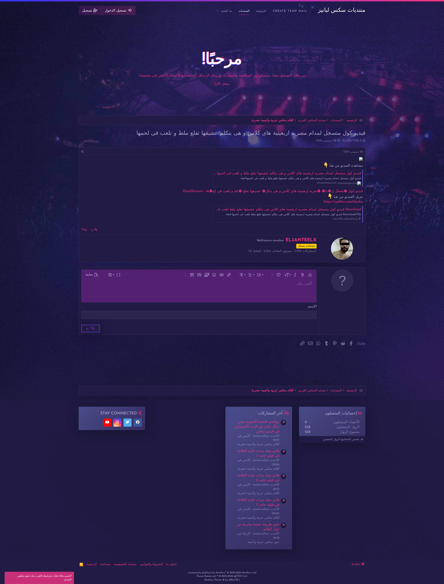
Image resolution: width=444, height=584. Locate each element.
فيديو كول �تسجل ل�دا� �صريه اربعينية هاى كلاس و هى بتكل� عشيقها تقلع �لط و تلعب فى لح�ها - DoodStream (273, 191)
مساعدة (105, 564)
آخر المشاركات (270, 413)
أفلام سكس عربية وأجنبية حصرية (258, 444)
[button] (218, 11)
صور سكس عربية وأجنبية (263, 542)
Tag (84, 229)
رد (92, 229)
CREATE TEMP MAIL (290, 11)
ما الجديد (226, 11)
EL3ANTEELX (352, 140)
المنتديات (244, 11)
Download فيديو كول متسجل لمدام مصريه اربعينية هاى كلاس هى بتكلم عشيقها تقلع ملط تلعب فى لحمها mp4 (279, 209)
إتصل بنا (171, 564)
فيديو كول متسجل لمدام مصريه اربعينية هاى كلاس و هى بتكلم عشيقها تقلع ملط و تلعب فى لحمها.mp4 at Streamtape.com (270, 173)
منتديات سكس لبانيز (341, 10)
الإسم (312, 306)
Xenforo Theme (221, 580)
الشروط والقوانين (151, 564)
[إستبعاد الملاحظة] (9, 576)
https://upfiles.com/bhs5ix (343, 202)
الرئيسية (261, 11)
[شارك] (82, 152)
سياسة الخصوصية (125, 564)
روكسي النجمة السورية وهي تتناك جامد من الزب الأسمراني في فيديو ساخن (256, 426)
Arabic (356, 564)
